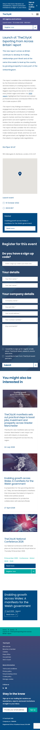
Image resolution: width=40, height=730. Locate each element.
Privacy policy (7, 671)
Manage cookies (8, 679)
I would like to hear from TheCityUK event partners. (20, 357)
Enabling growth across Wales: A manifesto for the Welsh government (18, 481)
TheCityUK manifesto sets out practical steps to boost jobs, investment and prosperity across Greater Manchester (19, 420)
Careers (5, 652)
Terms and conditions (10, 669)
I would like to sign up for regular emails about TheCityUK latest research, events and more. (20, 351)
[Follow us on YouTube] (6, 688)
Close (36, 5)
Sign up (32, 710)
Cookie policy (7, 676)
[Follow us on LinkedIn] (3, 688)
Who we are (6, 646)
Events (12, 630)
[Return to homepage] (7, 14)
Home (5, 630)
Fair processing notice (10, 674)
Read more (10, 228)
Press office (6, 654)
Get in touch (7, 660)
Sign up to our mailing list (31, 5)
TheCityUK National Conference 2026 (15, 540)
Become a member (9, 649)
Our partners (7, 657)
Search (32, 14)
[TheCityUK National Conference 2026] (20, 523)
